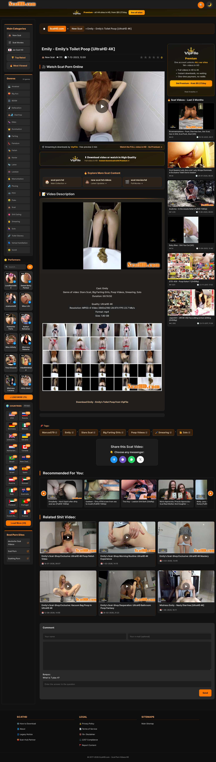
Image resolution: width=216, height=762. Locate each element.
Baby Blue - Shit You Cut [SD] (181, 245)
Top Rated (18, 57)
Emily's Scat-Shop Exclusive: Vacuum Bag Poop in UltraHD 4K (67, 606)
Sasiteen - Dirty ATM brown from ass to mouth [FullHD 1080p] (101, 502)
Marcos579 (48, 432)
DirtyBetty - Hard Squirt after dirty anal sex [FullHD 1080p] (63, 502)
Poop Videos (138, 432)
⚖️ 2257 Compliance (88, 740)
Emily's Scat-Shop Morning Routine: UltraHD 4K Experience (124, 557)
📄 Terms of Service (88, 729)
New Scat (77, 28)
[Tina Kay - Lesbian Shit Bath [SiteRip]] (138, 489)
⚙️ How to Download (26, 723)
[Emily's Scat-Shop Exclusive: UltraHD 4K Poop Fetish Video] (68, 537)
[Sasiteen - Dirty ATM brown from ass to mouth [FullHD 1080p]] (101, 489)
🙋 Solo (184, 432)
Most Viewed (18, 65)
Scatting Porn (14, 558)
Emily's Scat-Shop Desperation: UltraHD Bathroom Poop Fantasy (126, 606)
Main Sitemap (148, 723)
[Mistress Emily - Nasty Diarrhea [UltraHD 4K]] (186, 586)
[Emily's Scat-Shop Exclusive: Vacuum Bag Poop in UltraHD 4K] (68, 586)
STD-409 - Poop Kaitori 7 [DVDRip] (184, 281)
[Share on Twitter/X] (140, 459)
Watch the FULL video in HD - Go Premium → (141, 147)
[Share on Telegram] (113, 459)
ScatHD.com (57, 28)
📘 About (21, 729)
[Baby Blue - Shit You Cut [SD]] (191, 230)
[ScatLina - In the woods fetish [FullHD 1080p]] (191, 193)
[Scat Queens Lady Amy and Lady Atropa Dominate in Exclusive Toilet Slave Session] (191, 155)
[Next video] (210, 493)
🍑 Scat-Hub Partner (26, 740)
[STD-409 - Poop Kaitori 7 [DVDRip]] (191, 266)
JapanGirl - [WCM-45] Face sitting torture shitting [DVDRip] (190, 319)
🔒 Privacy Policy (86, 723)
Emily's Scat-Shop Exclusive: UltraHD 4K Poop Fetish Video (68, 557)
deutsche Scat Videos (14, 542)
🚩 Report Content (87, 745)
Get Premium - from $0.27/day (191, 83)
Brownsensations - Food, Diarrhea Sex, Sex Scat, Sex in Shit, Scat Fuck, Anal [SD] (189, 132)
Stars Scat (87, 432)
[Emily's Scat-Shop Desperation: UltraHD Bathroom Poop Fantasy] (127, 586)
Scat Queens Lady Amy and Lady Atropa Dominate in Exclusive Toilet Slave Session (190, 171)
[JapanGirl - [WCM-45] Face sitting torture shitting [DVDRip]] (191, 302)
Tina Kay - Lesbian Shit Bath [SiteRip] (138, 501)
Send (205, 693)
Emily (68, 432)
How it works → (191, 92)
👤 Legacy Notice (25, 734)
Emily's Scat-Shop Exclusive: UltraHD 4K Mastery (184, 556)
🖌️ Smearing (162, 432)
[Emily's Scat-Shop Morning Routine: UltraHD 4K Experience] (127, 537)
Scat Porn (12, 551)
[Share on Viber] (122, 459)
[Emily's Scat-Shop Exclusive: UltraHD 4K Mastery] (186, 537)
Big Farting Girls (112, 432)
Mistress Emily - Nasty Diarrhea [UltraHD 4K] (182, 605)
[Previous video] (43, 493)
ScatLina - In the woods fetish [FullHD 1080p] (188, 209)
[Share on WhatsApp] (131, 459)
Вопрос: (47, 674)
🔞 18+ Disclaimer (87, 734)
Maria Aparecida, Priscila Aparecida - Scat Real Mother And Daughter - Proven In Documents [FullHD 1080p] (175, 503)
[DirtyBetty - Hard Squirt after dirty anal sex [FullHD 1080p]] (64, 489)
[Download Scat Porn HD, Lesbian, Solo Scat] (22, 4)
